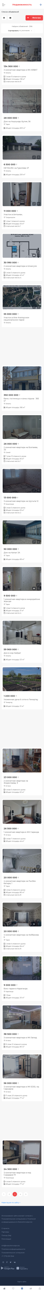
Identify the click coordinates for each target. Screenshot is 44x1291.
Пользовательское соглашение (13, 1253)
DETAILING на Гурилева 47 (16, 168)
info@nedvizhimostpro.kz (11, 1246)
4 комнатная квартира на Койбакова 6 (21, 936)
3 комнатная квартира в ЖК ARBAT (20, 70)
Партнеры (5, 1232)
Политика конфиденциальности (13, 1249)
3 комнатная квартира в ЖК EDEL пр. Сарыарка (21, 1088)
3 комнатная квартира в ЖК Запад (20, 1037)
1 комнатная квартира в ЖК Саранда (21, 832)
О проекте (5, 1228)
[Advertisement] (22, 348)
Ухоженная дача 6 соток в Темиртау (21, 699)
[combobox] (25, 30)
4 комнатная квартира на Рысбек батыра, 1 (20, 882)
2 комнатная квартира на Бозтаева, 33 (21, 448)
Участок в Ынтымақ (13, 214)
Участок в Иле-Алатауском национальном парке (16, 318)
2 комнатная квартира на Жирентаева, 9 (16, 782)
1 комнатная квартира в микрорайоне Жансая (22, 600)
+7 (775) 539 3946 (8, 1256)
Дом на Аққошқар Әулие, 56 (17, 121)
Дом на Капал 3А (12, 552)
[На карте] (10, 18)
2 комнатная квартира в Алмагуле (20, 266)
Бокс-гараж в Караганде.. (16, 988)
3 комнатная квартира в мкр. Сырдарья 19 (17, 1174)
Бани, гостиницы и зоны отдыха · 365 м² (21, 399)
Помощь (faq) (6, 1235)
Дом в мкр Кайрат (12, 653)
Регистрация (6, 1239)
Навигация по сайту (10, 1203)
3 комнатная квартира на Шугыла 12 (21, 501)
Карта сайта (21, 1282)
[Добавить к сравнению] (34, 59)
